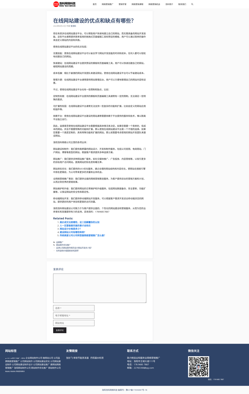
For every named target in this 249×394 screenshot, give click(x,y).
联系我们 (182, 4)
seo (8, 358)
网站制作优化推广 (63, 245)
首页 (95, 4)
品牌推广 (59, 242)
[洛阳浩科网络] (64, 4)
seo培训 (12, 358)
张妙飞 (69, 357)
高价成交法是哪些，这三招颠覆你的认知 (79, 222)
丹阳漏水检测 (96, 357)
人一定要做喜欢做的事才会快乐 (75, 225)
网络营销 (13, 371)
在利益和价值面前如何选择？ (68, 250)
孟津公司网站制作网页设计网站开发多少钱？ (74, 248)
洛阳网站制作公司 (22, 367)
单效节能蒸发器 (81, 357)
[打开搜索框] (192, 4)
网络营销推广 (107, 4)
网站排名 (7, 371)
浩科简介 (169, 4)
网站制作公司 (54, 367)
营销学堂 (122, 4)
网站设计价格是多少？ (71, 228)
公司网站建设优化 (41, 361)
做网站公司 (48, 357)
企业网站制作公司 (34, 357)
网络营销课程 (137, 4)
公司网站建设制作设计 (22, 364)
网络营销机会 (154, 4)
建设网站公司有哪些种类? (72, 232)
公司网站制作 (26, 361)
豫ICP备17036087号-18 (136, 390)
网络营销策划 (20, 371)
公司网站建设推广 (41, 364)
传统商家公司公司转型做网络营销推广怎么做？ (83, 235)
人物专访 (22, 358)
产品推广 (17, 358)
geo (6, 358)
